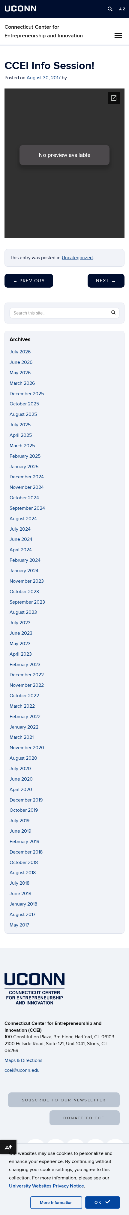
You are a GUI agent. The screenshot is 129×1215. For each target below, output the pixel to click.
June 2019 (20, 831)
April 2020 (21, 790)
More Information (56, 1202)
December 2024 (27, 477)
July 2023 (20, 623)
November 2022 (27, 685)
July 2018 (19, 883)
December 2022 (27, 675)
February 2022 (25, 717)
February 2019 (24, 842)
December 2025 (27, 394)
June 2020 (21, 779)
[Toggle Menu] (118, 35)
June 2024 (21, 539)
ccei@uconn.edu (22, 1070)
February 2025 (25, 456)
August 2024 (23, 519)
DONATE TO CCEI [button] (84, 1118)
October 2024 (24, 498)
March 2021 (22, 737)
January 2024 (24, 571)
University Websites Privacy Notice (46, 1186)
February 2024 (25, 560)
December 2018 (26, 852)
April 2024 (21, 550)
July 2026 (20, 352)
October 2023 (24, 592)
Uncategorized (77, 258)
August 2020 (23, 758)
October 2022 (24, 696)
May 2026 (20, 373)
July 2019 (19, 821)
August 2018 (23, 873)
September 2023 (27, 602)
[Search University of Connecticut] (110, 9)
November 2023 (27, 581)
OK (99, 1202)
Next (106, 280)
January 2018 (23, 904)
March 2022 (22, 706)
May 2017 (19, 925)
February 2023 (25, 665)
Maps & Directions (23, 1060)
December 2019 (26, 800)
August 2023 (23, 612)
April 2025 (21, 435)
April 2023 (21, 654)
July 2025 (20, 425)
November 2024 (27, 487)
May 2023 (20, 644)
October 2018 (24, 863)
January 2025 (24, 467)
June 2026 (21, 362)
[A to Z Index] (122, 9)
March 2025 (22, 446)
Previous (29, 280)
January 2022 (24, 727)
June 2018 (20, 894)
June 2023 (21, 633)
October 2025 (24, 404)
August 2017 (22, 915)
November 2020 (27, 748)
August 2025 (23, 414)
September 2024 (27, 508)
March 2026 (22, 383)
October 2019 (24, 810)
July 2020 (20, 769)
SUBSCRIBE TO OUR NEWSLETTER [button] (64, 1100)
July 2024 (20, 529)
